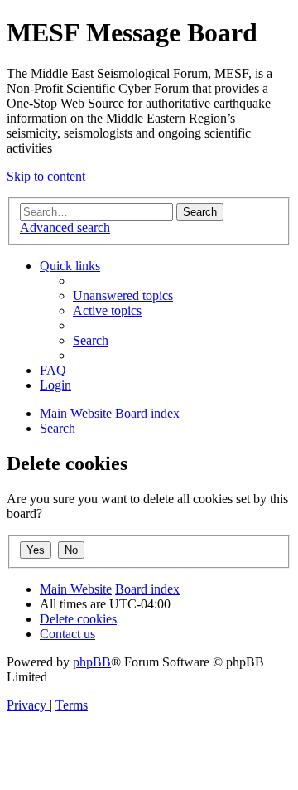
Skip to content (46, 176)
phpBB (92, 662)
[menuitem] (123, 295)
